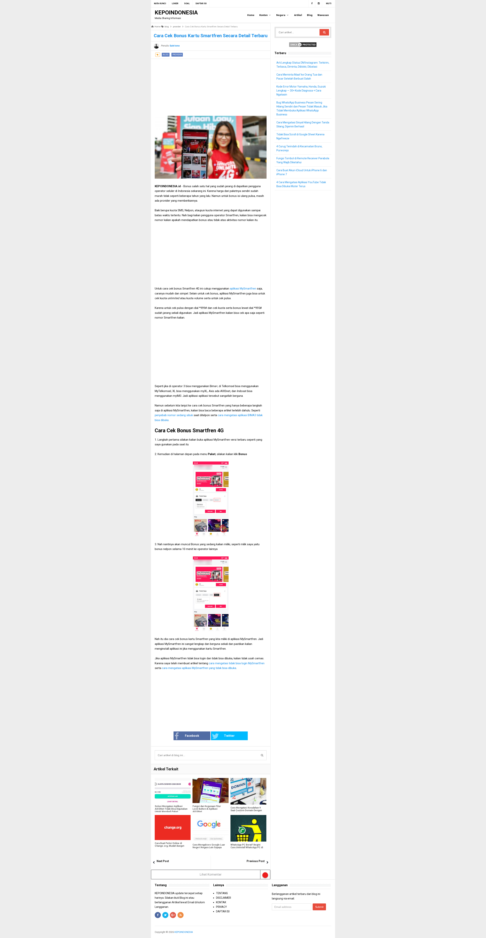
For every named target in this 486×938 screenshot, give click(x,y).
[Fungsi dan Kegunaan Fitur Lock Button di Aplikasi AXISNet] (210, 790)
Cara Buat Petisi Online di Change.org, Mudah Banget (169, 844)
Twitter (229, 736)
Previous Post (256, 861)
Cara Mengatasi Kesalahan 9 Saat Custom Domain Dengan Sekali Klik (246, 810)
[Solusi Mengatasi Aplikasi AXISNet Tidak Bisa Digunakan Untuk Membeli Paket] (173, 790)
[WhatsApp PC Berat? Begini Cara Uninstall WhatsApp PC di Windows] (248, 828)
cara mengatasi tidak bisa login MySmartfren (236, 663)
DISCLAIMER (223, 897)
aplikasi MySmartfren (243, 288)
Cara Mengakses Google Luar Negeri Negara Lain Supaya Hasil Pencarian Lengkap (209, 847)
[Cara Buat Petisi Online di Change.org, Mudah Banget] (173, 827)
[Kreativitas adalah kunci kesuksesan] (330, 932)
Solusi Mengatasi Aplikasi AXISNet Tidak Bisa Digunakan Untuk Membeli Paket (171, 809)
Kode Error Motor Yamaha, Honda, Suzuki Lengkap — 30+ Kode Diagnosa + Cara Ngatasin (301, 90)
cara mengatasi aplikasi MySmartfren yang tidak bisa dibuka (199, 668)
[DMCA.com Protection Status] (303, 44)
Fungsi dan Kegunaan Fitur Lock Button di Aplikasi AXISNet (207, 809)
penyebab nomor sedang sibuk (174, 415)
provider (177, 55)
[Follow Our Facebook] (311, 3)
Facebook (192, 736)
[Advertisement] (210, 85)
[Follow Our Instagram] (318, 3)
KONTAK (221, 902)
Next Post (163, 861)
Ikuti (328, 3)
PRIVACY (221, 906)
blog (165, 55)
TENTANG (222, 893)
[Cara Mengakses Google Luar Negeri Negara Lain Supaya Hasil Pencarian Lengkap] (210, 828)
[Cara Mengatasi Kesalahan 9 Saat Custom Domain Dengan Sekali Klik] (248, 791)
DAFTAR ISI (223, 911)
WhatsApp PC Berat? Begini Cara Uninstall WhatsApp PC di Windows (246, 847)
